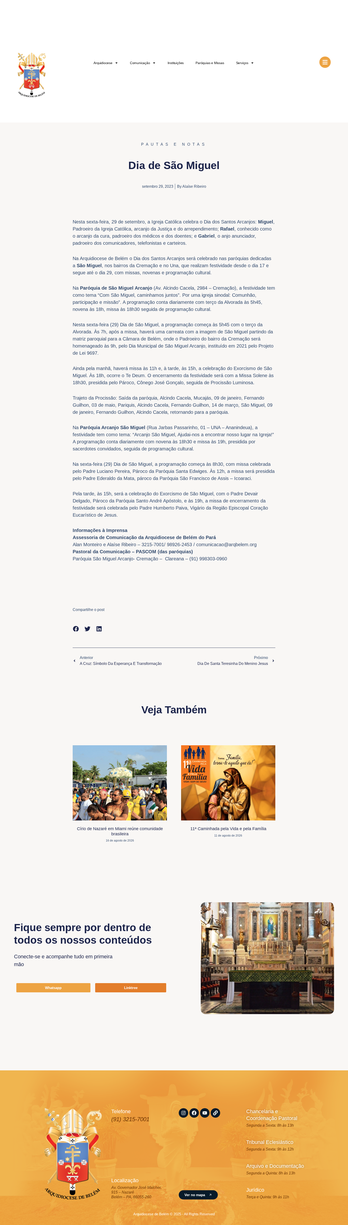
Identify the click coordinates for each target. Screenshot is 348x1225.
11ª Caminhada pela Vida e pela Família (228, 828)
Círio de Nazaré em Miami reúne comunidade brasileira (120, 831)
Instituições (176, 63)
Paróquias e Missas (210, 63)
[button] (76, 629)
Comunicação (140, 63)
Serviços (242, 63)
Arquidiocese (103, 63)
